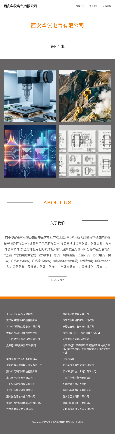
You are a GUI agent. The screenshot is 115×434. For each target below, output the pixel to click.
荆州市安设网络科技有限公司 (21, 371)
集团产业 (80, 6)
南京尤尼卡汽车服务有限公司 (21, 359)
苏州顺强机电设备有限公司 (77, 390)
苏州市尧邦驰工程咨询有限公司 (23, 326)
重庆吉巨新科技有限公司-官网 (78, 320)
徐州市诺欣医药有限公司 (76, 314)
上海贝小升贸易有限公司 (19, 390)
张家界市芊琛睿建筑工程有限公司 (24, 403)
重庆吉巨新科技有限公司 (19, 314)
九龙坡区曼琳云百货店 (75, 384)
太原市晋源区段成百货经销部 (21, 333)
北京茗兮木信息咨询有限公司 (78, 365)
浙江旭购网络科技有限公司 (77, 403)
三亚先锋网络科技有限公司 (20, 384)
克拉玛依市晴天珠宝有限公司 (78, 409)
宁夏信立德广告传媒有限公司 (78, 326)
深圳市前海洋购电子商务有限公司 (24, 365)
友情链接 (106, 6)
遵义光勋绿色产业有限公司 (20, 396)
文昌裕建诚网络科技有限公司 (21, 320)
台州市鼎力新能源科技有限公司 (23, 339)
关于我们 (93, 6)
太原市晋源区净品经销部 (76, 339)
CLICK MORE (57, 280)
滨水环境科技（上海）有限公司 (79, 371)
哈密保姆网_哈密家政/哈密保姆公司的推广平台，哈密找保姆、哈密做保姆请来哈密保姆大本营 (87, 349)
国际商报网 (69, 359)
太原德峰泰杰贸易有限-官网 (21, 345)
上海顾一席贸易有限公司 (19, 377)
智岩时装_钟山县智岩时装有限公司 (81, 333)
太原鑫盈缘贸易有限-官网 (19, 409)
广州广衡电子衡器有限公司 (77, 377)
